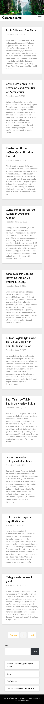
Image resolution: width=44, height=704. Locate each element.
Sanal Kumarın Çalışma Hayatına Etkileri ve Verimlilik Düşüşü (19, 277)
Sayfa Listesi (12, 681)
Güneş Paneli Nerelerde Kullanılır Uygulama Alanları (20, 213)
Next (32, 635)
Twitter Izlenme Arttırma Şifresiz (20, 688)
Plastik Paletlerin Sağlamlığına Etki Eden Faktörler (19, 152)
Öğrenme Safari (12, 17)
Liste (9, 674)
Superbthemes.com (22, 700)
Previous (13, 635)
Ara (6, 645)
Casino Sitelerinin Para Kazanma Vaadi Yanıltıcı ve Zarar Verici (20, 88)
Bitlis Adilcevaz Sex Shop (21, 30)
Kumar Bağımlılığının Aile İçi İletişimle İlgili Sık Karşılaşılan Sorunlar (21, 342)
